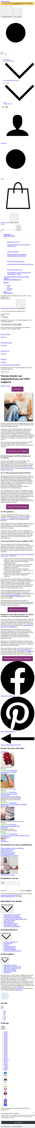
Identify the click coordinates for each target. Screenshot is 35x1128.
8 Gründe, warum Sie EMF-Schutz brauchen (15, 919)
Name (2, 882)
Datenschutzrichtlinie (6, 1126)
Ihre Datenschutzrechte (10, 946)
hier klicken (19, 988)
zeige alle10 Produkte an (4, 840)
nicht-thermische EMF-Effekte (13, 595)
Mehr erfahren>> (18, 4)
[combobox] (8, 230)
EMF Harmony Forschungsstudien (13, 917)
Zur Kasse (5, 317)
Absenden (22, 890)
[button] (4, 107)
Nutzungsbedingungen (10, 948)
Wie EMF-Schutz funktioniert (11, 916)
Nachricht (3, 890)
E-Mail (2, 883)
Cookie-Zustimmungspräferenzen (12, 950)
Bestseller (7, 59)
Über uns (6, 945)
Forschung (10, 288)
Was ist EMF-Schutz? (9, 920)
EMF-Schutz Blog (8, 922)
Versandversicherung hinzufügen (11, 324)
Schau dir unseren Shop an (24, 649)
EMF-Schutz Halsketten (10, 971)
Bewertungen (8, 103)
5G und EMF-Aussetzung (10, 925)
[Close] (34, 1112)
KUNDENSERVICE (6, 933)
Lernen (7, 83)
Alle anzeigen (4, 751)
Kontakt (9, 290)
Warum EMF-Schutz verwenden (12, 914)
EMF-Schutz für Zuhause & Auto (12, 966)
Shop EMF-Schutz (9, 61)
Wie (8, 287)
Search (2, 224)
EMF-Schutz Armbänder (10, 969)
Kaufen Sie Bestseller (9, 276)
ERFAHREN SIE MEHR (7, 905)
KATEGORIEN (4, 957)
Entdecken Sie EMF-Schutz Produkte (17, 506)
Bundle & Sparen (11, 80)
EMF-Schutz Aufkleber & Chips (12, 968)
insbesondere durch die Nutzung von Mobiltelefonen (17, 626)
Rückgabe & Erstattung (10, 949)
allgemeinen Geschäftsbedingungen (10, 895)
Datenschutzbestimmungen (7, 896)
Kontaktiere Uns (8, 943)
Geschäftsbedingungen (17, 1126)
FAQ (5, 102)
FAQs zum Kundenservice (11, 942)
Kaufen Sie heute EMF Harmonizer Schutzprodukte (17, 658)
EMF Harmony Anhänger (10, 965)
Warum (9, 285)
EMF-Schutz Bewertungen (11, 923)
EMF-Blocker (7, 972)
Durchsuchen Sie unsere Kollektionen (17, 451)
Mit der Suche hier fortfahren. (8, 308)
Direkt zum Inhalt (5, 1)
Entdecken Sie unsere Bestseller (17, 609)
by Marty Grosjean (5, 386)
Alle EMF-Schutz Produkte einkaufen (10, 365)
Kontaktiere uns (17, 389)
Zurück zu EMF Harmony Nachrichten (11, 745)
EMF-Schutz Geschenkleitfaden (12, 926)
